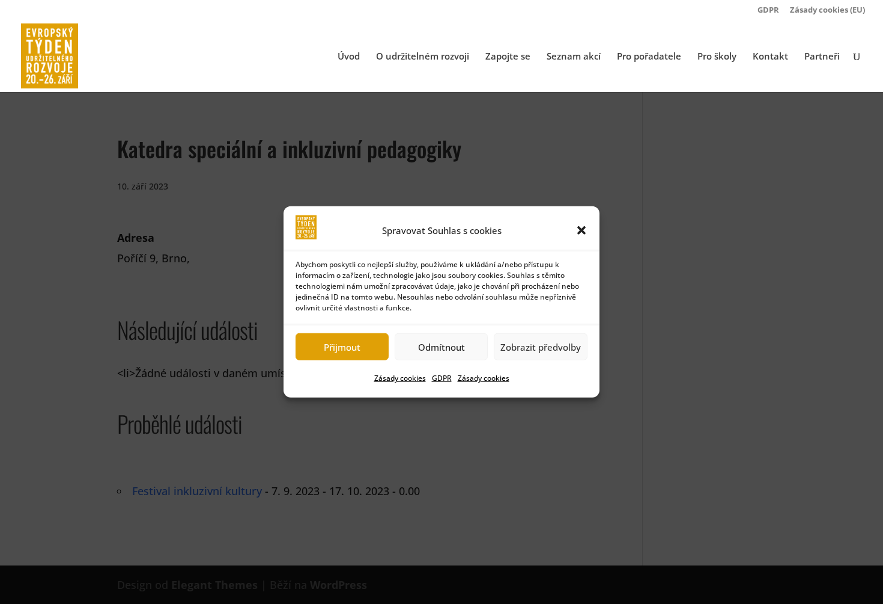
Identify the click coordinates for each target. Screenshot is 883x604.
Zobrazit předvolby (540, 347)
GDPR (442, 378)
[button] (581, 230)
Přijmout (342, 347)
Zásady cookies (400, 378)
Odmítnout (441, 347)
